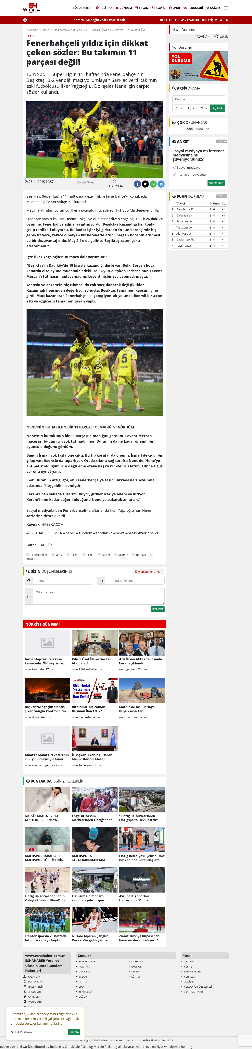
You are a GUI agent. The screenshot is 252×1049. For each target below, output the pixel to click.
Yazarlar (191, 20)
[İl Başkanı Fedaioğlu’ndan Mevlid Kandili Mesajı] (94, 738)
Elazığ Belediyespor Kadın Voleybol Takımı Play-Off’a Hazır (45, 898)
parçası (141, 555)
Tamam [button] (74, 1032)
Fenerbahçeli (39, 555)
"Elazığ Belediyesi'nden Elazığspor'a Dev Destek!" (139, 818)
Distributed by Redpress (46, 1046)
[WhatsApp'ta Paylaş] (153, 184)
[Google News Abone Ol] (85, 182)
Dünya (135, 971)
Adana (202, 36)
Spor (176, 8)
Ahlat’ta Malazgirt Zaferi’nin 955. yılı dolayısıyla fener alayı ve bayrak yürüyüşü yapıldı (47, 757)
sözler (106, 555)
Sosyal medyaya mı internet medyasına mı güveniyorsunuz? (198, 155)
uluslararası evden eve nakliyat (140, 1046)
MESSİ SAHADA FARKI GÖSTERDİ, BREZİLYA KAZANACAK (41, 818)
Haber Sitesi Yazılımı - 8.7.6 (158, 1040)
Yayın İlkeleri (192, 971)
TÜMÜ (220, 141)
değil (29, 559)
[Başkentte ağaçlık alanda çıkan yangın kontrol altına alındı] (47, 690)
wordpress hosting (178, 1046)
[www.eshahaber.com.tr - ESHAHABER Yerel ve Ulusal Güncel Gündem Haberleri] (31, 8)
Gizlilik (188, 981)
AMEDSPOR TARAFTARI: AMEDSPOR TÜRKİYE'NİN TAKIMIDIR (44, 858)
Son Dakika (35, 981)
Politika (106, 8)
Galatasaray (184, 215)
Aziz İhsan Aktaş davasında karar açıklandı (140, 661)
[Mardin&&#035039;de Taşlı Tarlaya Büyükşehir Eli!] (142, 690)
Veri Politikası (193, 991)
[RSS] (226, 20)
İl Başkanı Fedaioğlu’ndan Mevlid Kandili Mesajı (92, 757)
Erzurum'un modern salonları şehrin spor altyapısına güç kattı (88, 898)
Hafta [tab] (199, 128)
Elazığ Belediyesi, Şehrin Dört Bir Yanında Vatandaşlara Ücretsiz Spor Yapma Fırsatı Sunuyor (142, 858)
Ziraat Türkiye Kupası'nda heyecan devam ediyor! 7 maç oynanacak (139, 938)
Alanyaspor (183, 233)
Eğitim (135, 976)
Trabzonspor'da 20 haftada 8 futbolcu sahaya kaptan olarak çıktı (47, 938)
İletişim (211, 20)
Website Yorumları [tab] (149, 572)
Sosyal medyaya (188, 167)
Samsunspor (184, 221)
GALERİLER (170, 20)
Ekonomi (137, 966)
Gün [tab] (190, 128)
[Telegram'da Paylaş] (161, 184)
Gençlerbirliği (185, 209)
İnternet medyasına (191, 174)
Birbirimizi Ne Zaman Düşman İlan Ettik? (88, 709)
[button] (225, 7)
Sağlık (215, 8)
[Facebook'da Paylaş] (137, 184)
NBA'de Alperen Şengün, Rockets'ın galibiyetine (90, 938)
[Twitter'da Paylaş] (145, 184)
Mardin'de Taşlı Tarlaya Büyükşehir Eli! (137, 709)
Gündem (126, 8)
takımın (123, 555)
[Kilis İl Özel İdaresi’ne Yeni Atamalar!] (94, 643)
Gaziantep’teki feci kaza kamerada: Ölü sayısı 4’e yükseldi (44, 661)
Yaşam (144, 8)
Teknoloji (195, 8)
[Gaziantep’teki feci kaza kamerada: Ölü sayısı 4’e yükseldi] (47, 643)
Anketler (33, 996)
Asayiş (160, 8)
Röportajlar (82, 8)
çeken (90, 555)
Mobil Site (34, 1001)
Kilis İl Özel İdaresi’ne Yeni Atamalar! (92, 661)
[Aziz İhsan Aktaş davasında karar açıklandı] (142, 643)
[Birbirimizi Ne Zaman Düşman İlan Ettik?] (94, 690)
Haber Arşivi (35, 986)
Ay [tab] (207, 128)
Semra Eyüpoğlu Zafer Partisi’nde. (100, 20)
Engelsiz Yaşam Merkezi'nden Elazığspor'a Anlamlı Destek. (92, 818)
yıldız (59, 555)
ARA (219, 108)
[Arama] (221, 20)
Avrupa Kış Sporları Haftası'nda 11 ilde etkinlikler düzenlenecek (138, 898)
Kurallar (189, 976)
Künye (187, 966)
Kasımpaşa (183, 245)
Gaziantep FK (185, 239)
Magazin (137, 961)
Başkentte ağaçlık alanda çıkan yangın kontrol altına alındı (46, 709)
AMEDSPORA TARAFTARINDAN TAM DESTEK (88, 858)
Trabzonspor (184, 227)
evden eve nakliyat (13, 1046)
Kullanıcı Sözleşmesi (197, 986)
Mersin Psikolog (105, 1046)
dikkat (75, 555)
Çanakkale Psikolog (79, 1046)
